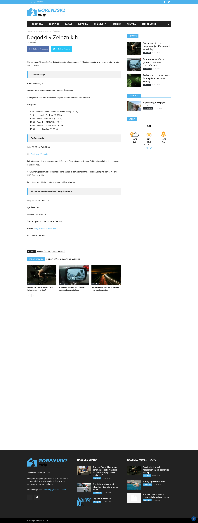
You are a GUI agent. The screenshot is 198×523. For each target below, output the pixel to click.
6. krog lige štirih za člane (154, 482)
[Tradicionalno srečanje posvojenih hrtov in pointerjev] (134, 498)
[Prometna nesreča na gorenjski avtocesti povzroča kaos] (74, 275)
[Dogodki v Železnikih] (84, 502)
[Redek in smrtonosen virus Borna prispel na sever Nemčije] (134, 80)
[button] (167, 24)
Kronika (116, 24)
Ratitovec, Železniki (39, 154)
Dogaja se (54, 24)
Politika (131, 24)
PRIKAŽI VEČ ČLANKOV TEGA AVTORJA (63, 259)
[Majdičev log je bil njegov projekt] (134, 106)
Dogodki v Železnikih (102, 499)
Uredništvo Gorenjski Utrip (38, 472)
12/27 (163, 140)
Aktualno (31, 284)
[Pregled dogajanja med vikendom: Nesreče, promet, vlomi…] (84, 487)
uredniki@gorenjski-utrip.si (54, 489)
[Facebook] (164, 2)
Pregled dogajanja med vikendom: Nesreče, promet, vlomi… (105, 487)
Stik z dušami (149, 24)
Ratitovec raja (58, 251)
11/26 (149, 140)
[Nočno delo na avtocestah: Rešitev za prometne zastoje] (106, 275)
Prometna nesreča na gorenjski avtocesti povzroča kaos (153, 62)
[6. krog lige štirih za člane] (134, 485)
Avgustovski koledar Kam (45, 228)
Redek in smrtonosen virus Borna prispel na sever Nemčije (156, 78)
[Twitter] (169, 2)
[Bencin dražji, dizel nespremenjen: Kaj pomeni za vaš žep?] (41, 275)
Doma (29, 31)
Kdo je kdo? (148, 108)
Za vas (68, 24)
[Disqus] (74, 340)
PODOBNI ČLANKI (36, 259)
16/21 (134, 140)
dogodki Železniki (43, 251)
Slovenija (83, 24)
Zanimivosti (100, 24)
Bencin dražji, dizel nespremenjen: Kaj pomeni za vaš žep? (156, 46)
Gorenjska (37, 24)
